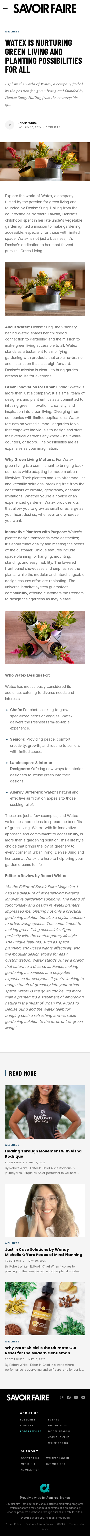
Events (53, 1419)
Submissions (56, 1464)
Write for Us (58, 1443)
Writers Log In (57, 1458)
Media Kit (28, 1464)
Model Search (59, 1431)
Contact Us (30, 1458)
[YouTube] (76, 1397)
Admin (45, 1529)
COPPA (61, 1524)
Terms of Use (77, 1524)
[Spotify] (83, 1397)
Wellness (12, 31)
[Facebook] (69, 1397)
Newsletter (30, 1469)
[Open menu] (6, 8)
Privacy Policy (13, 1524)
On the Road (58, 1425)
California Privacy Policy (39, 1524)
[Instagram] (62, 1397)
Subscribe (28, 1419)
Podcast (26, 1425)
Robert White (27, 123)
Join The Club (59, 1437)
